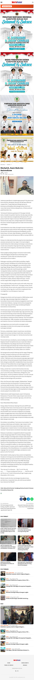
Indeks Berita (25, 663)
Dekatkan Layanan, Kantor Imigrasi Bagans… (18, 574)
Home (8, 663)
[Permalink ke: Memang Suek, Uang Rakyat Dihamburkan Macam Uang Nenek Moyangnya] (25, 556)
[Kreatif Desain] (1, 493)
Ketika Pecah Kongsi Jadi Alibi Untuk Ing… (17, 598)
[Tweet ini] (24, 499)
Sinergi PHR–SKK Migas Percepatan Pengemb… (19, 586)
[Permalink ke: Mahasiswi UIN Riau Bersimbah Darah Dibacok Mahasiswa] (8, 556)
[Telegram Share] (28, 499)
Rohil (7, 572)
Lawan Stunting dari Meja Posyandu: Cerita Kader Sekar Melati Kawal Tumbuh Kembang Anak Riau (25, 547)
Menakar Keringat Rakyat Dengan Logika (17, 592)
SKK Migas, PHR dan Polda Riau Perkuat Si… (18, 650)
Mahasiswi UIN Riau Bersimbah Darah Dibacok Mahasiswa (7, 563)
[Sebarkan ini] (21, 499)
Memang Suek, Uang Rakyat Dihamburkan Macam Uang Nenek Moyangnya (25, 563)
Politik (8, 597)
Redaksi (25, 665)
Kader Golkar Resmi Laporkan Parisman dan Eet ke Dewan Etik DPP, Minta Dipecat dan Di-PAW (8, 531)
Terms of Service (8, 665)
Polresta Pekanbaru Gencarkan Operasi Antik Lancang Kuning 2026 (24, 530)
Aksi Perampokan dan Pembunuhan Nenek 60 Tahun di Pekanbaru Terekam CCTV (8, 547)
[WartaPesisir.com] (17, 2)
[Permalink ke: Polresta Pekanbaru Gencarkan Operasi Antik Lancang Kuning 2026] (25, 523)
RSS (18, 671)
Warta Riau (11, 572)
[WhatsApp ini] (31, 499)
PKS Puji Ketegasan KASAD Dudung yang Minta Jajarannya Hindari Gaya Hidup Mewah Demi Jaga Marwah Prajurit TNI (8, 507)
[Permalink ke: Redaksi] (2, 173)
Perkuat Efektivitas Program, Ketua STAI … (18, 580)
